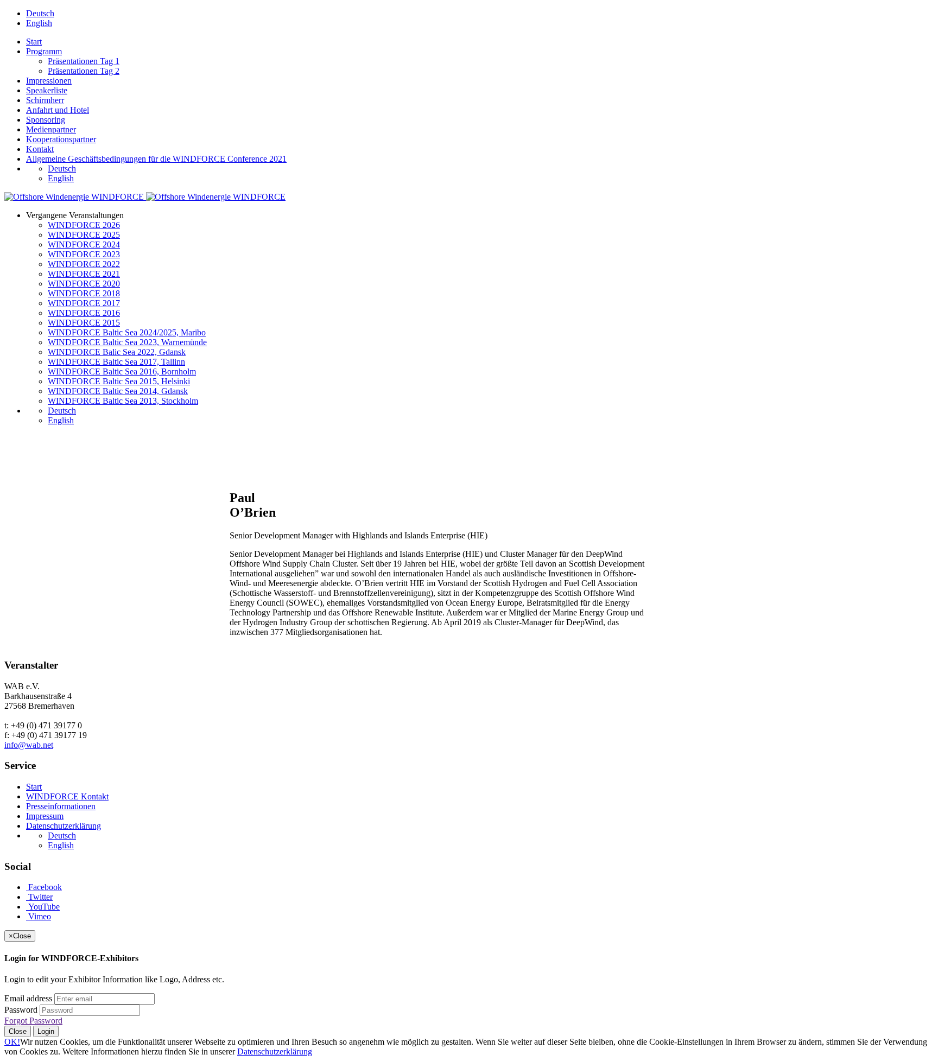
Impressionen (49, 80)
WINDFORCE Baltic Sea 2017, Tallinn (116, 361)
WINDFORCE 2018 (84, 293)
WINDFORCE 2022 (84, 264)
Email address (28, 998)
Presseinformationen (61, 806)
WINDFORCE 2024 (84, 244)
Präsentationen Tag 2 (83, 70)
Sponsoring (45, 119)
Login (45, 1031)
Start (34, 41)
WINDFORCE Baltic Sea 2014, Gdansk (118, 391)
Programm (44, 51)
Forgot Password (33, 1020)
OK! (12, 1041)
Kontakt (40, 149)
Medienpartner (51, 129)
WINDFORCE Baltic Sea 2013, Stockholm (123, 400)
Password (20, 1009)
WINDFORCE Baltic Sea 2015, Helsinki (119, 381)
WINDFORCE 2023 (84, 254)
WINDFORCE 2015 (84, 322)
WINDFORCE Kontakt (67, 796)
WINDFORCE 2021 (84, 273)
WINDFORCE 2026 (84, 225)
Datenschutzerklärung (63, 825)
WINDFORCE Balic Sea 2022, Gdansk (117, 352)
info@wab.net (28, 744)
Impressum (45, 816)
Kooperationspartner (61, 139)
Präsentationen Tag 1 (83, 61)
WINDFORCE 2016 (84, 312)
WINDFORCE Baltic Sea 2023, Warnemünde (127, 342)
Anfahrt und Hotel (57, 110)
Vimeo (38, 916)
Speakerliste (46, 90)
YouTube (43, 906)
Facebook (44, 887)
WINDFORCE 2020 (84, 283)
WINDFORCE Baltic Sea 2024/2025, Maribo (127, 332)
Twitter (39, 896)
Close (18, 1031)
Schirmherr (45, 100)
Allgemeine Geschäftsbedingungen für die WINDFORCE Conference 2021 (156, 158)
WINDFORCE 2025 (84, 234)
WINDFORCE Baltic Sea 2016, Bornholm (122, 371)
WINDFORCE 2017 (84, 303)
